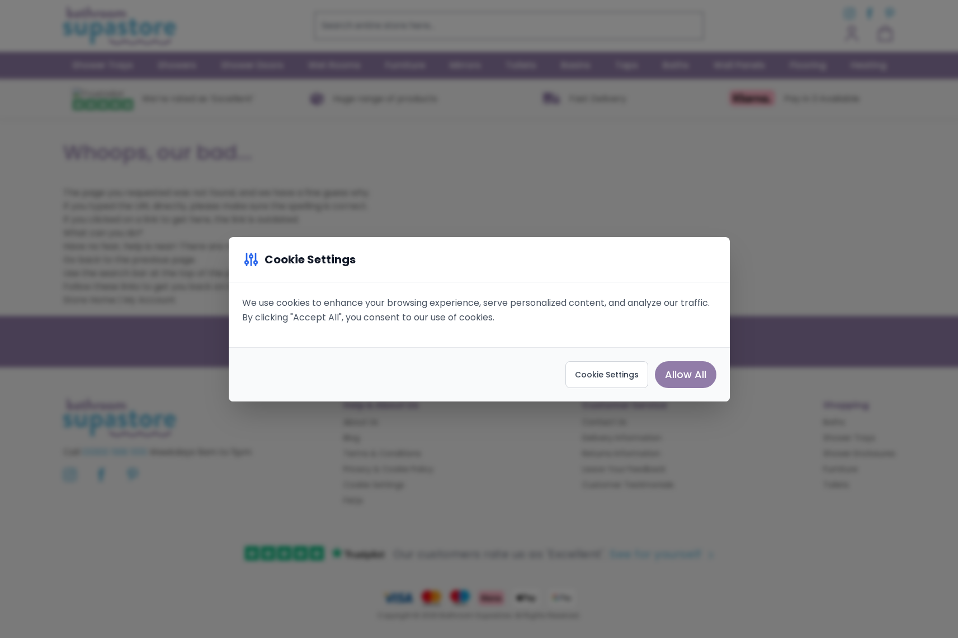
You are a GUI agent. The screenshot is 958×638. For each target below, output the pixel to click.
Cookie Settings (607, 374)
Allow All (685, 374)
